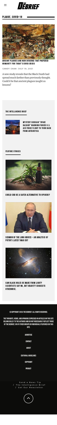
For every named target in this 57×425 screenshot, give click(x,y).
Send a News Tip (30, 382)
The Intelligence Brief (30, 385)
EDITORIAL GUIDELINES (28, 355)
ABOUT (28, 348)
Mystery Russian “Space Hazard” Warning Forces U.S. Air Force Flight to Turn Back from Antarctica (37, 126)
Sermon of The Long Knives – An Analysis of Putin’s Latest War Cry (27, 239)
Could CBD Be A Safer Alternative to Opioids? (28, 194)
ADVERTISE (28, 334)
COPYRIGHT (28, 362)
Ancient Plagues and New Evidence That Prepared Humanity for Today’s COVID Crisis (25, 62)
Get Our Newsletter (30, 388)
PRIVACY (28, 368)
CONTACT (29, 341)
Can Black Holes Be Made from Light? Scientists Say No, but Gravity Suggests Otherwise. (26, 286)
